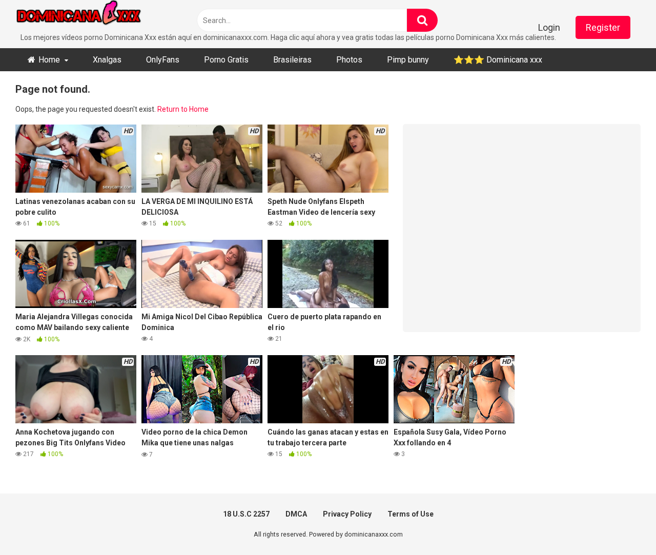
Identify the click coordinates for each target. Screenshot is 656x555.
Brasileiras (292, 60)
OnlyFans (162, 60)
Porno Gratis (226, 60)
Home (49, 60)
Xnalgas (107, 60)
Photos (349, 60)
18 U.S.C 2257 (246, 514)
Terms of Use (410, 514)
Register (603, 27)
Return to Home (183, 109)
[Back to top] (622, 524)
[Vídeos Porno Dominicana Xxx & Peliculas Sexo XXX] (92, 16)
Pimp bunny (408, 60)
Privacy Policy (347, 514)
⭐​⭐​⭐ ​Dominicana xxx (498, 60)
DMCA (296, 514)
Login (549, 27)
